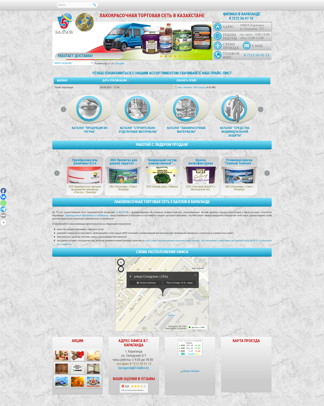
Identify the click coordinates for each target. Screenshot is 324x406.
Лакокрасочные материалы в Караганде (86, 215)
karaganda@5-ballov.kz (133, 368)
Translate (119, 63)
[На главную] (64, 23)
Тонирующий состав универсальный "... (162, 161)
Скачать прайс (186, 80)
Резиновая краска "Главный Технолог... (239, 161)
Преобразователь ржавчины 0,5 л (85, 161)
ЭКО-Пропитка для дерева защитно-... (123, 161)
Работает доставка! (75, 56)
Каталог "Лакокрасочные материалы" (186, 130)
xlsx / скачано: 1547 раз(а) (191, 87)
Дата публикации (114, 80)
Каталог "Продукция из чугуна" (89, 130)
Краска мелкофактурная (200, 161)
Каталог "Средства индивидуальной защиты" (234, 131)
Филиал (62, 80)
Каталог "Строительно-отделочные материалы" (138, 130)
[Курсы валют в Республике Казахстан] (190, 347)
